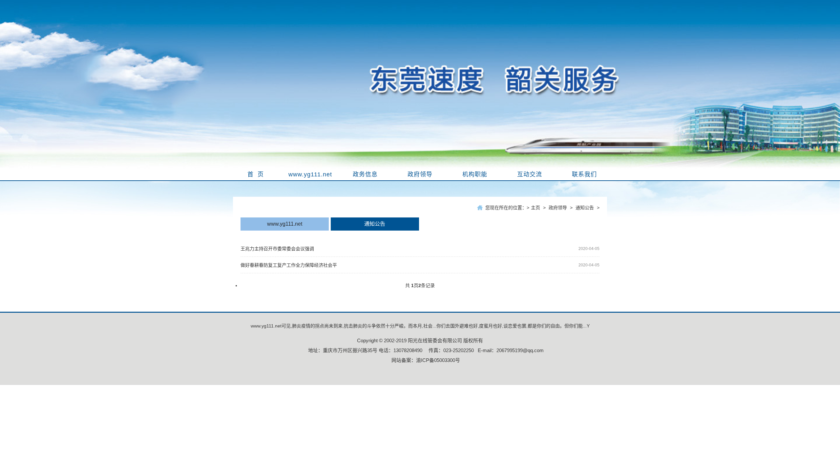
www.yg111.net (284, 224)
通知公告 (585, 207)
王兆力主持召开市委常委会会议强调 (277, 248)
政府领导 (558, 207)
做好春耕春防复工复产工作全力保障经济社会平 (289, 265)
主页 (535, 207)
